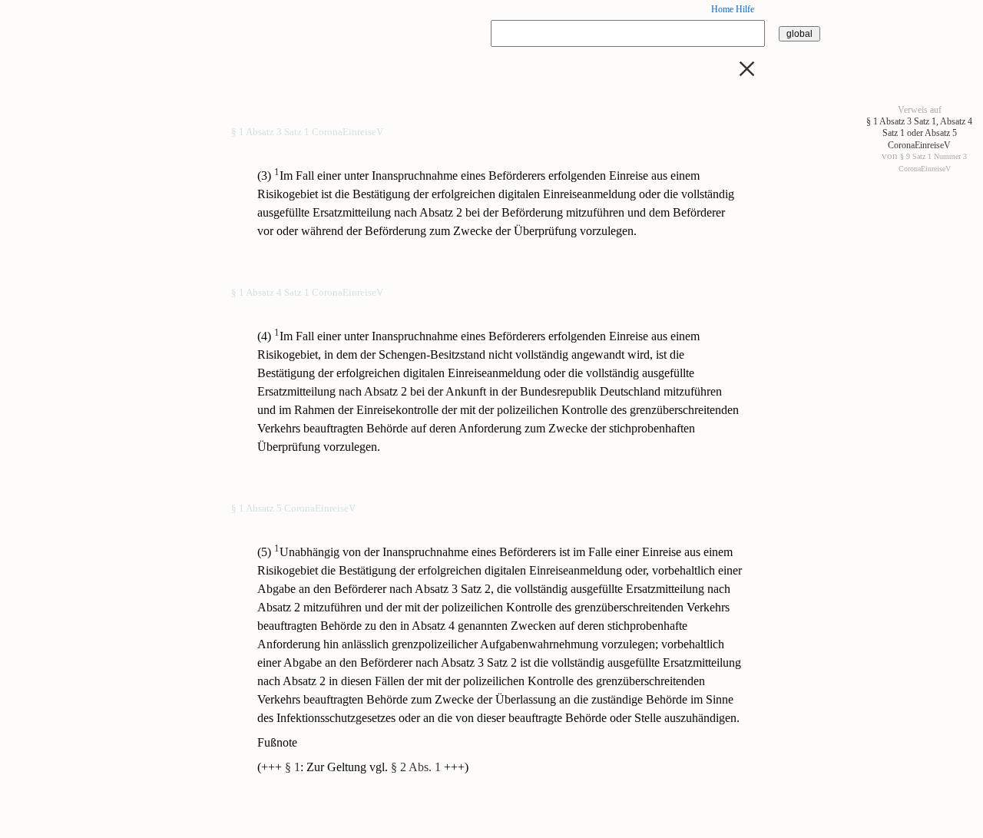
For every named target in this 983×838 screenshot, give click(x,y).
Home (722, 9)
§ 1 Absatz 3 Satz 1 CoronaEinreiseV (307, 133)
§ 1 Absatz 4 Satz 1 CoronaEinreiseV (307, 293)
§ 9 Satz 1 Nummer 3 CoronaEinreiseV (933, 162)
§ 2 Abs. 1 (416, 766)
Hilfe (745, 9)
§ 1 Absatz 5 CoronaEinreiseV (293, 509)
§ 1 (292, 766)
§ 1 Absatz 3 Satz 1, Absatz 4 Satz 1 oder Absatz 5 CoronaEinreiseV (919, 133)
